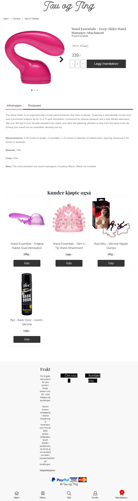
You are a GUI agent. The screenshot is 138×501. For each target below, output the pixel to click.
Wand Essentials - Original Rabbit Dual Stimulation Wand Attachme (27, 248)
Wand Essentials (80, 35)
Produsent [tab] (34, 105)
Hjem (6, 18)
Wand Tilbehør (31, 18)
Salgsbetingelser (47, 470)
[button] (31, 90)
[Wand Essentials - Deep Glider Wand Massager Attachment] (34, 58)
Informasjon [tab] (14, 105)
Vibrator (16, 18)
